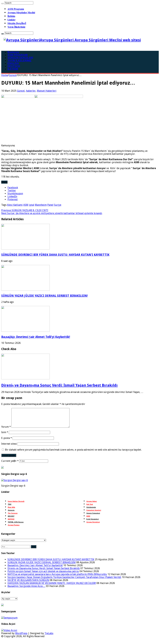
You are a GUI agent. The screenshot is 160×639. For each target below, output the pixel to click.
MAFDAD (11, 519)
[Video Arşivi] (9, 630)
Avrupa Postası (14, 525)
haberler (31, 90)
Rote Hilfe (11, 507)
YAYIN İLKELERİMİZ (19, 60)
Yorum (6, 426)
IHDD (88, 516)
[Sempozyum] (9, 617)
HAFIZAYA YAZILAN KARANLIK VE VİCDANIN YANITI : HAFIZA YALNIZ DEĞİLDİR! (52, 583)
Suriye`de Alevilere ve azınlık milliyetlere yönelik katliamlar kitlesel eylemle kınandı (51, 213)
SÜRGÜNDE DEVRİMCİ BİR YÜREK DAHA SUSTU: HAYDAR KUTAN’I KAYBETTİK (55, 254)
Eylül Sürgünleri (92, 519)
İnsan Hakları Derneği (16, 501)
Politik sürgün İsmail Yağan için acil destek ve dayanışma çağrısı (43, 571)
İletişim (11, 16)
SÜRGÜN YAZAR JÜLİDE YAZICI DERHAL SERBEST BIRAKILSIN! (44, 295)
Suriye (57, 204)
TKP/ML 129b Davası (16, 522)
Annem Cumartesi (93, 513)
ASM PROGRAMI (18, 55)
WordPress (21, 633)
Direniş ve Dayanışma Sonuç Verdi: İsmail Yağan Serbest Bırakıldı (59, 385)
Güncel (13, 75)
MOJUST (11, 516)
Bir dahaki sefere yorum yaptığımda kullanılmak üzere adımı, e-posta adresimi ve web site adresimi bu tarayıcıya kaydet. (73, 449)
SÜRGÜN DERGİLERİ (20, 57)
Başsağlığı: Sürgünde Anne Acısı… (26, 586)
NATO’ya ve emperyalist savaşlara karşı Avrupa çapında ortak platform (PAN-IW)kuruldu (57, 574)
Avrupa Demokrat (93, 522)
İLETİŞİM (13, 69)
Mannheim (41, 204)
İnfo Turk (89, 504)
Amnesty (11, 510)
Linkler (11, 19)
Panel (50, 204)
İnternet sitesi (9, 443)
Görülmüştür (91, 507)
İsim (4, 432)
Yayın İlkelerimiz (16, 27)
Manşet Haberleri (46, 90)
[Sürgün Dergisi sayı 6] (14, 480)
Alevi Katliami (15, 204)
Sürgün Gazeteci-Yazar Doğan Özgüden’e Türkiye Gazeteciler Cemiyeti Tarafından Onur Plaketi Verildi (64, 577)
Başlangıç (13, 52)
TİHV (9, 504)
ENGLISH (13, 63)
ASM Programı (16, 9)
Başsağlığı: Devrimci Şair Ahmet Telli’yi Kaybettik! (35, 337)
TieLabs (49, 633)
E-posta (6, 438)
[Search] (2, 3)
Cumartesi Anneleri (93, 510)
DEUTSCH (14, 66)
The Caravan (13, 513)
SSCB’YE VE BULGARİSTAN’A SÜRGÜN (28, 580)
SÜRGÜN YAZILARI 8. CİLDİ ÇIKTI (24, 210)
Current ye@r (10, 460)
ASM (25, 204)
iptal (31, 204)
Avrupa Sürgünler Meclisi (21, 12)
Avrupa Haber (91, 501)
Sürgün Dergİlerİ (17, 23)
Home (4, 75)
